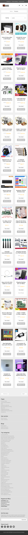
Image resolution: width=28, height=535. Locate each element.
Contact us (9, 1)
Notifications (3, 425)
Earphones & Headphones (6, 449)
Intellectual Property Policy (6, 410)
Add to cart (7, 48)
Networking (3, 475)
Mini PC (2, 478)
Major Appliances (4, 493)
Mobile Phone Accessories (6, 483)
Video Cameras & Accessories (7, 438)
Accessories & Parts (5, 452)
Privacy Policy (4, 401)
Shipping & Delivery (5, 409)
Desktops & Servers (5, 479)
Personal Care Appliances (6, 491)
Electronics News (4, 428)
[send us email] (14, 527)
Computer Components (6, 460)
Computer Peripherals (5, 461)
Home (11, 11)
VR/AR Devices (4, 455)
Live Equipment (4, 445)
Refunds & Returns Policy (6, 406)
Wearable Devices (5, 453)
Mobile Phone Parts (5, 485)
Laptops (2, 468)
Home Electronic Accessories (7, 451)
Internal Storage (4, 474)
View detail (7, 45)
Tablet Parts (3, 466)
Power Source (4, 457)
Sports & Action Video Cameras (7, 437)
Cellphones (3, 482)
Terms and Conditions (5, 402)
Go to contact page (5, 509)
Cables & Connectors (5, 476)
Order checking (15, 1)
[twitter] (5, 527)
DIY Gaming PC (4, 481)
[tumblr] (8, 527)
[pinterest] (11, 527)
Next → (24, 393)
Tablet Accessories (5, 467)
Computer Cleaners (5, 463)
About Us (3, 408)
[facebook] (2, 527)
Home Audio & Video (5, 441)
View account (21, 1)
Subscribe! (24, 519)
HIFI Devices (3, 444)
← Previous (5, 393)
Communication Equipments (7, 487)
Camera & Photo (4, 434)
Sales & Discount (4, 427)
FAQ (2, 403)
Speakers (3, 442)
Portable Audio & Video (6, 440)
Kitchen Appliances (5, 489)
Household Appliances (6, 490)
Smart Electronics (5, 446)
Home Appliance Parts (6, 494)
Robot (2, 456)
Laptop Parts (4, 471)
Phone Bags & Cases (5, 486)
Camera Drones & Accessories (7, 436)
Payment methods (5, 405)
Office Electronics (4, 459)
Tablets (2, 464)
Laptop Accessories (5, 470)
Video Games (4, 448)
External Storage (4, 472)
